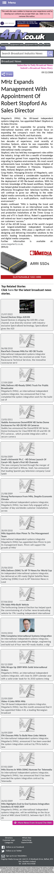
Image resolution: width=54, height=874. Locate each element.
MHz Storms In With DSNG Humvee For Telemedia (26, 770)
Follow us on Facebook (15, 847)
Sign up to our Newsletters (16, 856)
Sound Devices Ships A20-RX (15, 317)
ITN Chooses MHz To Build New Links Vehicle (23, 735)
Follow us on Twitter (14, 851)
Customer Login (9, 840)
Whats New (26, 838)
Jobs (40, 45)
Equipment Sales (17, 45)
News (3, 48)
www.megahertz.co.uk (12, 244)
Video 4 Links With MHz (13, 701)
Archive (47, 45)
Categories (9, 843)
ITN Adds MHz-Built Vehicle (15, 605)
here (46, 14)
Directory (5, 45)
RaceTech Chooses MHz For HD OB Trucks (22, 351)
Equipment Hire (31, 45)
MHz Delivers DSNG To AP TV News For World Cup (26, 571)
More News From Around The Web (35, 823)
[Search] (50, 54)
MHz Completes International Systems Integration (26, 636)
